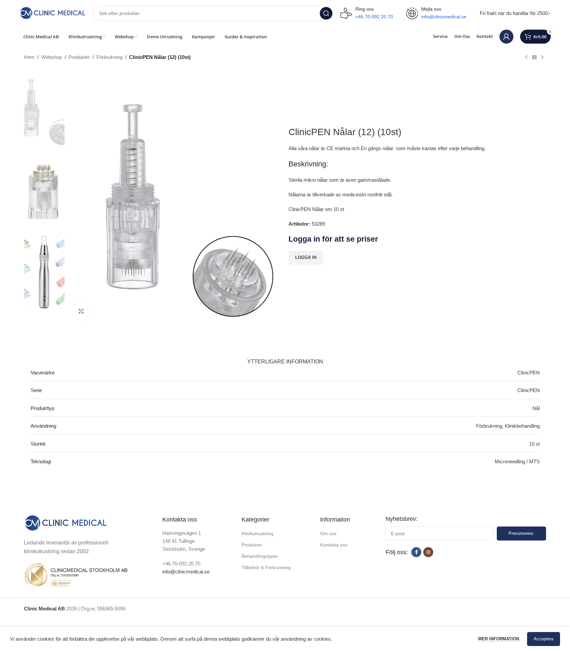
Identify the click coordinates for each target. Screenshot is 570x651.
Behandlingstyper (260, 556)
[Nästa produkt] (542, 58)
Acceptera (543, 638)
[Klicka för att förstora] (81, 311)
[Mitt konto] (506, 36)
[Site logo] (52, 13)
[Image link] (65, 523)
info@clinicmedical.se (186, 571)
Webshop (51, 57)
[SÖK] (326, 13)
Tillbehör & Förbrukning (266, 567)
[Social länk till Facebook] (416, 552)
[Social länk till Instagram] (428, 552)
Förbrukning (109, 57)
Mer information (499, 638)
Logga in (305, 257)
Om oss (328, 533)
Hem (29, 57)
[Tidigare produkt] (526, 58)
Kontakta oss (333, 544)
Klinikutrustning (258, 533)
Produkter (79, 57)
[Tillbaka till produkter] (534, 58)
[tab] (285, 358)
